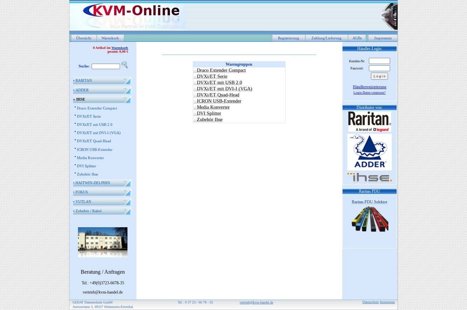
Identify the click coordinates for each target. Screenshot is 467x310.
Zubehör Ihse (87, 174)
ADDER (81, 90)
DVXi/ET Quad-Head (94, 141)
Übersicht (83, 38)
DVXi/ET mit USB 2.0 (94, 124)
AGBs (357, 38)
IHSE (79, 99)
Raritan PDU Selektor (369, 201)
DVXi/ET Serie (89, 116)
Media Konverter (90, 158)
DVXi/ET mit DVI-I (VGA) (99, 133)
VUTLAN (82, 201)
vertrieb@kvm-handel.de (256, 302)
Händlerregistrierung (369, 87)
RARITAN (82, 80)
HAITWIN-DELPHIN (91, 183)
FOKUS (80, 192)
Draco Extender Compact (97, 108)
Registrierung (288, 38)
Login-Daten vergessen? (369, 92)
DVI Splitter (86, 166)
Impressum (383, 38)
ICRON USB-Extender (94, 149)
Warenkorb (110, 38)
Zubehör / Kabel (87, 211)
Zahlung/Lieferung (326, 38)
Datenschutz (370, 302)
